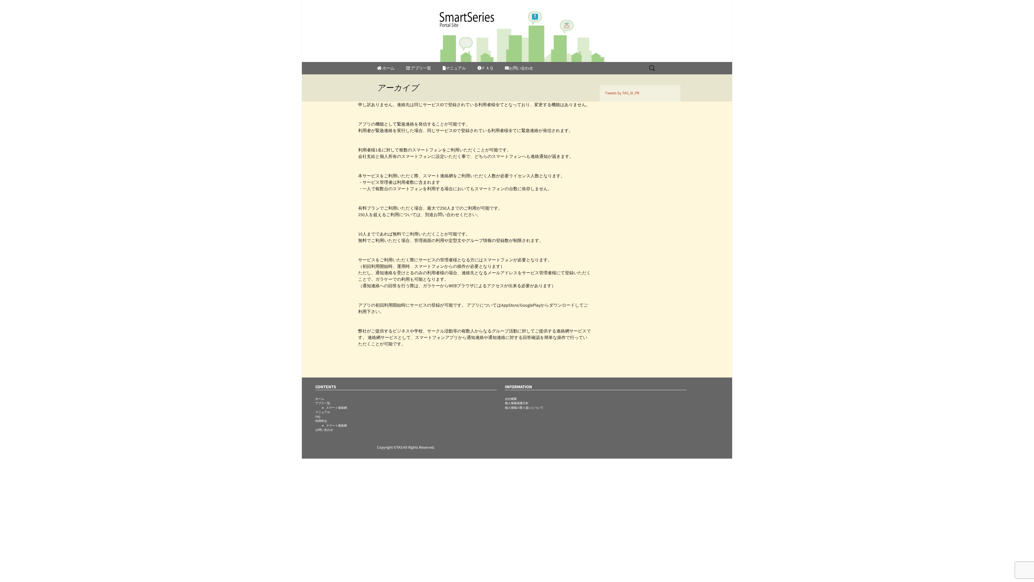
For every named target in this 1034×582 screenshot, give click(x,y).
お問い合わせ (521, 68)
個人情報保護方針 (517, 403)
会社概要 (511, 399)
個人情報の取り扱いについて (524, 408)
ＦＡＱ (487, 68)
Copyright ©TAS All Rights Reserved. (406, 447)
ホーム (388, 68)
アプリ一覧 (322, 403)
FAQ (317, 417)
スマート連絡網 (336, 408)
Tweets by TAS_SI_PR (622, 93)
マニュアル (456, 68)
